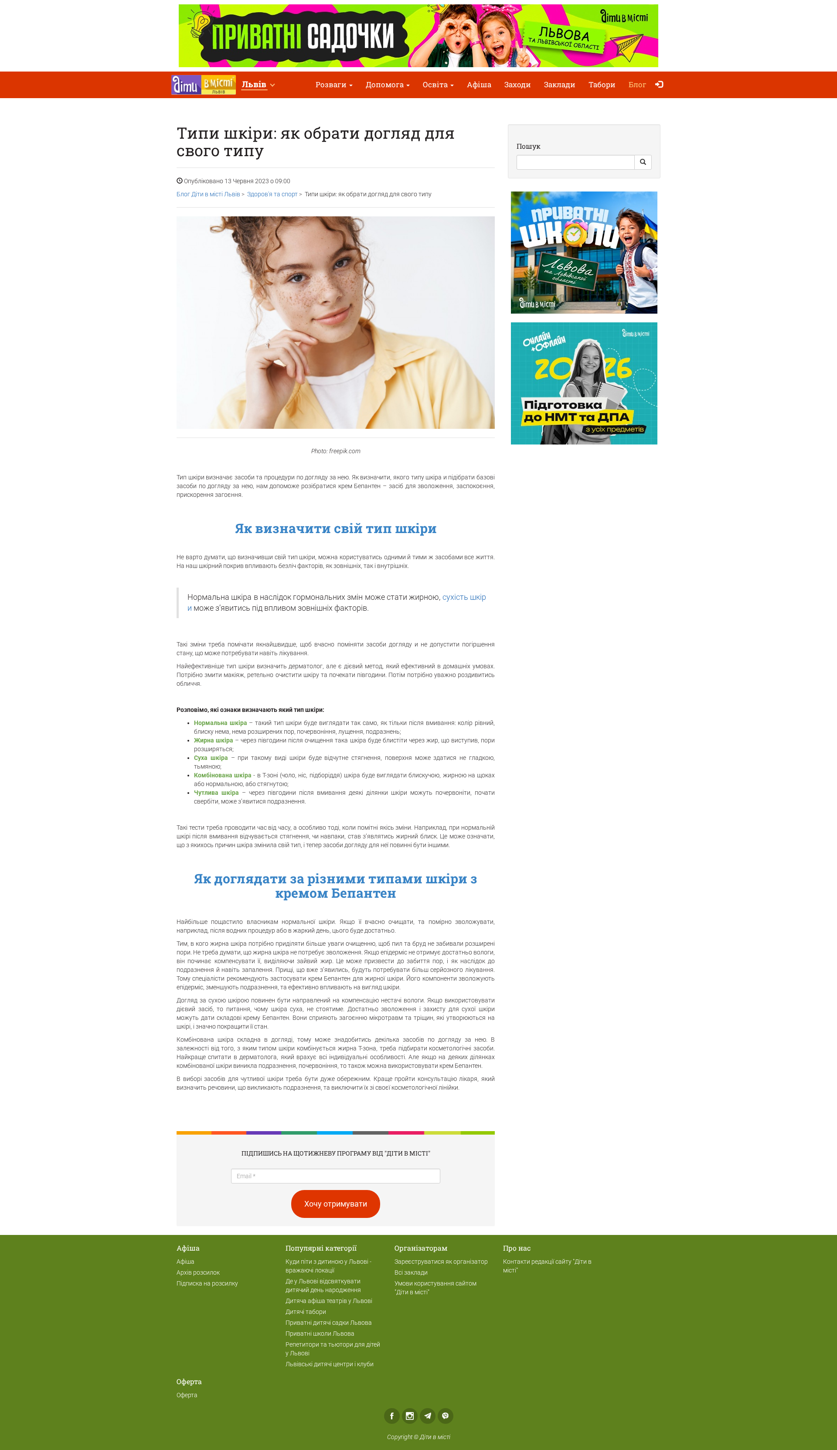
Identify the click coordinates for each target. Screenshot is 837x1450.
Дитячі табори (306, 1311)
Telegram (428, 1416)
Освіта (436, 84)
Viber (445, 1416)
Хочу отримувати (335, 1203)
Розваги (332, 84)
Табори (602, 84)
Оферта (187, 1395)
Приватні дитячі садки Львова (329, 1322)
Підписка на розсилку (207, 1283)
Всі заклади (411, 1272)
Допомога (385, 84)
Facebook (392, 1416)
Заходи (517, 84)
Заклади (559, 84)
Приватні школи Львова (320, 1333)
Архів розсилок (198, 1272)
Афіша (479, 84)
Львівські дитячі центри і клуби (330, 1364)
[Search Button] (643, 162)
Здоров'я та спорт (272, 194)
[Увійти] (661, 85)
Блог (637, 84)
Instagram (410, 1416)
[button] (258, 85)
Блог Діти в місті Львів (208, 194)
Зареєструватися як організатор (441, 1261)
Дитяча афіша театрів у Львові (329, 1300)
